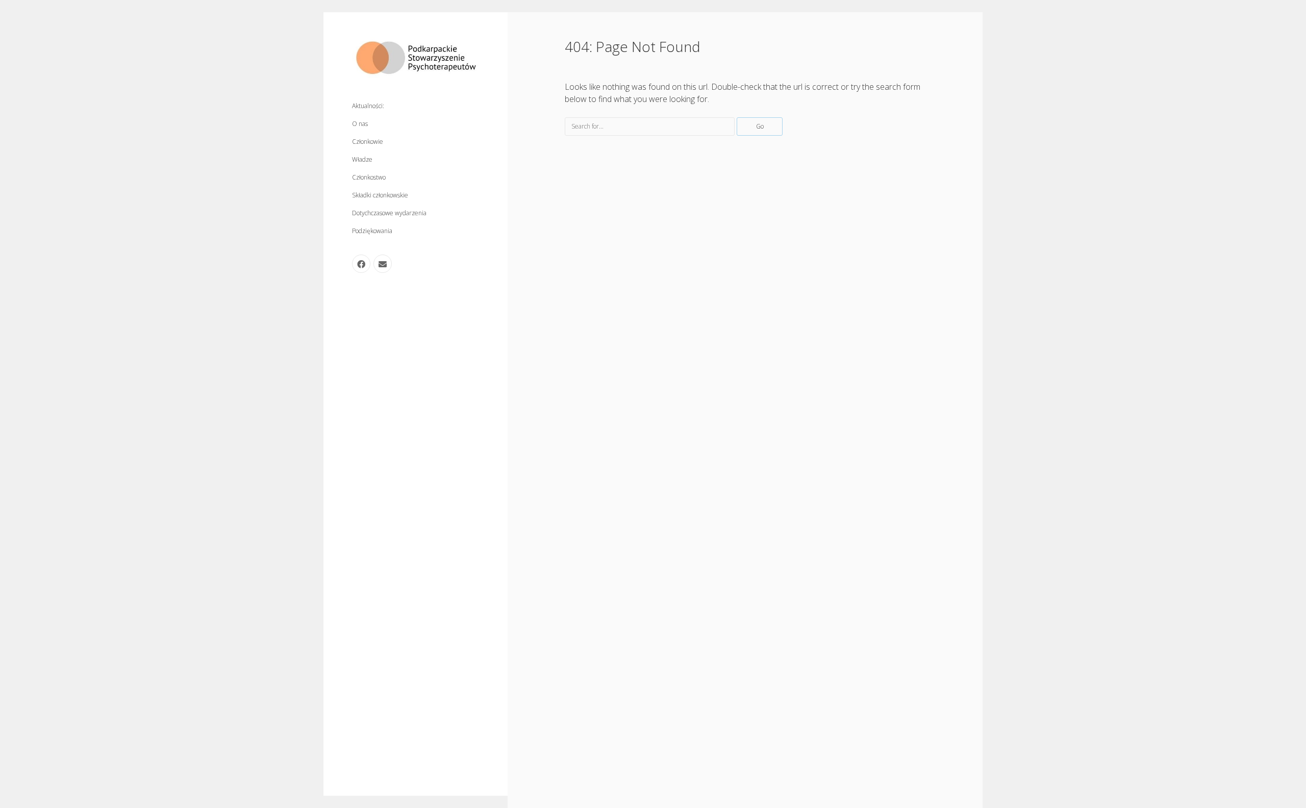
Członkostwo (369, 177)
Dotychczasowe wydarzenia (389, 213)
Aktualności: (368, 106)
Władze (362, 159)
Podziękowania (372, 230)
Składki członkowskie (380, 195)
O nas (360, 123)
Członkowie (367, 141)
